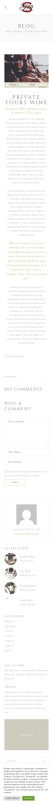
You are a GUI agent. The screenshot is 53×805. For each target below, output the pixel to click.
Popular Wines (28, 586)
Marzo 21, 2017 (26, 561)
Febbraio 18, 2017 (27, 604)
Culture (18, 31)
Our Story (25, 571)
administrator (38, 109)
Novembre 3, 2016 (15, 109)
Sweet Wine (26, 600)
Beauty (7, 621)
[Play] (8, 85)
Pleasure (9, 674)
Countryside (16, 356)
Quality (30, 674)
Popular (20, 674)
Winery (8, 679)
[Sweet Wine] (10, 602)
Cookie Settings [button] (12, 798)
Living (7, 636)
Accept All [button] (28, 798)
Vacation (42, 674)
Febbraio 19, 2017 (27, 590)
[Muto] (36, 85)
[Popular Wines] (10, 588)
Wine (6, 651)
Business (15, 670)
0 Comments (18, 113)
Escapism (42, 670)
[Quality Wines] (10, 559)
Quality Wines (27, 557)
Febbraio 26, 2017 (28, 575)
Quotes (7, 641)
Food (6, 631)
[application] (26, 85)
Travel (7, 646)
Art (7, 356)
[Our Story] (10, 573)
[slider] (43, 85)
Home (9, 31)
